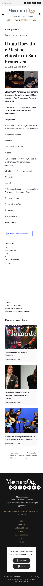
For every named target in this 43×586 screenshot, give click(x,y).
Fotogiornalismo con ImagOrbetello (32, 454)
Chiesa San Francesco (13, 305)
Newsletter (15, 511)
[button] (3, 14)
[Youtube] (35, 3)
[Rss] (33, 3)
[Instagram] (30, 3)
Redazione (7, 511)
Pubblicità (24, 511)
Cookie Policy (22, 514)
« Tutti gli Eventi (12, 29)
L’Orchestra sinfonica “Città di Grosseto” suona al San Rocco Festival (17, 395)
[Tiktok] (38, 3)
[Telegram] (28, 3)
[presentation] (21, 337)
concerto (8, 263)
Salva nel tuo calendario (19, 234)
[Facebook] (25, 3)
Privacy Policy (33, 511)
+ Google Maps (24, 311)
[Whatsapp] (40, 3)
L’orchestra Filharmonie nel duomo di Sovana (17, 455)
